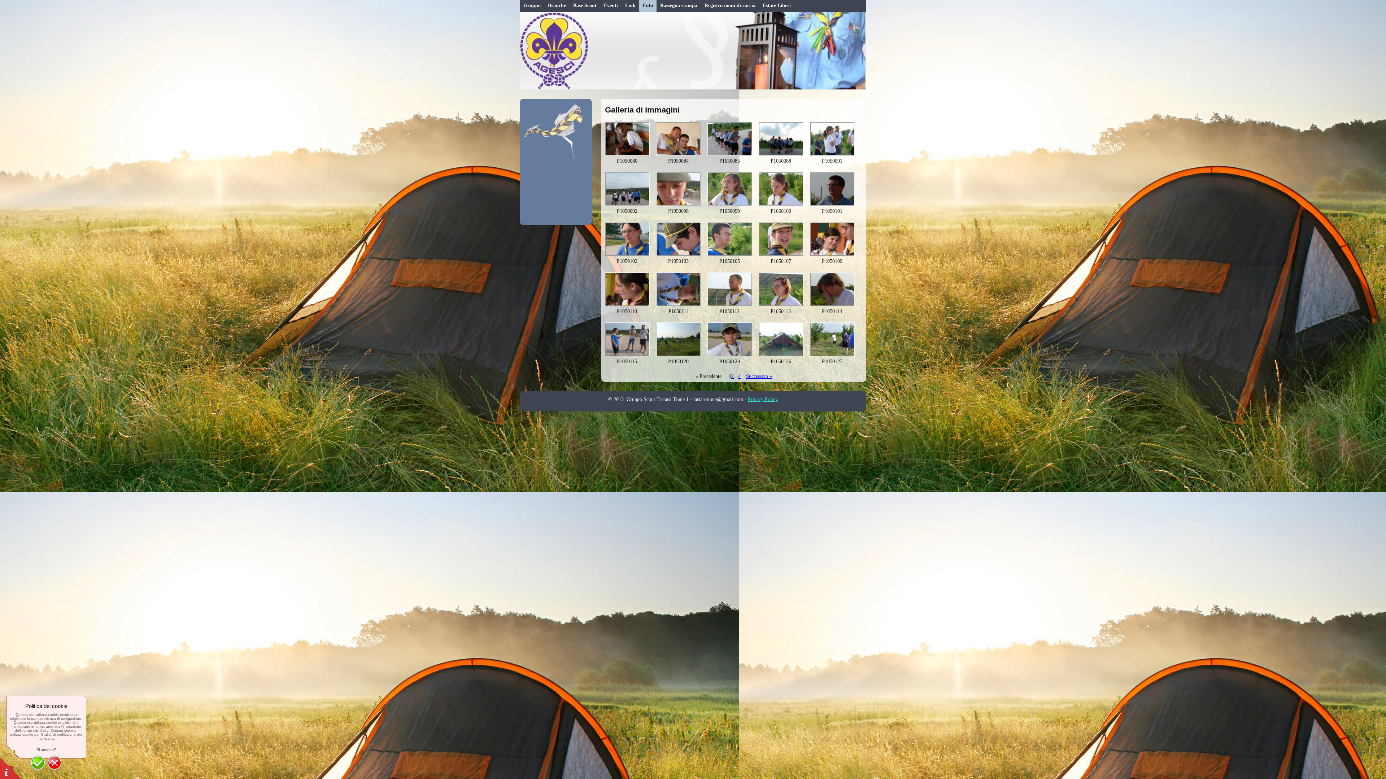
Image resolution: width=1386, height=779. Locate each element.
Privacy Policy (763, 399)
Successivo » (759, 376)
